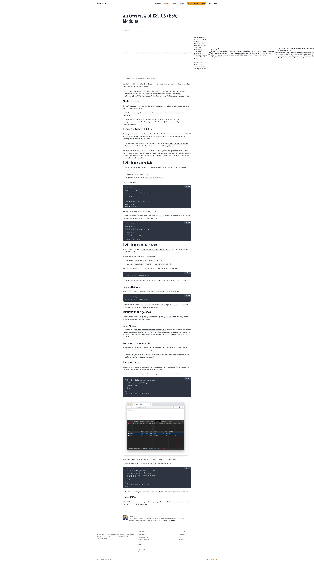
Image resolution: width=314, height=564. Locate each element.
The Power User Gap (143, 537)
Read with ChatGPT (159, 53)
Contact (140, 551)
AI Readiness (141, 549)
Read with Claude (142, 53)
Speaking (174, 3)
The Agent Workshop (143, 539)
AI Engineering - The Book (197, 3)
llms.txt (180, 542)
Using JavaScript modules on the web (164, 492)
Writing (166, 3)
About (182, 3)
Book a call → (213, 3)
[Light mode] (211, 560)
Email (180, 537)
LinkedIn (181, 539)
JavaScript (127, 30)
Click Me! (209, 53)
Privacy (109, 559)
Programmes (157, 3)
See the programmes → (169, 520)
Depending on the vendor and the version (155, 249)
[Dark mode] (214, 560)
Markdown (188, 53)
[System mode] (216, 560)
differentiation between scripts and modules (150, 330)
